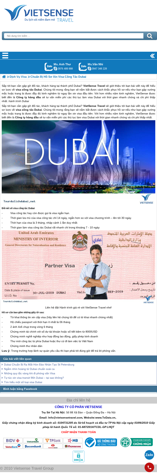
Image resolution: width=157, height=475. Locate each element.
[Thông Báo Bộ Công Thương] (100, 448)
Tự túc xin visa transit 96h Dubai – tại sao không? (34, 377)
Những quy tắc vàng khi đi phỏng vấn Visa (29, 373)
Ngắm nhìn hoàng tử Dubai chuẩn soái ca (29, 368)
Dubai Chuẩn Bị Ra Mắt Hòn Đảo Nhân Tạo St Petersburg (39, 364)
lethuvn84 (55, 68)
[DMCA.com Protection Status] (78, 461)
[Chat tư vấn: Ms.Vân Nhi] (89, 68)
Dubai (77, 105)
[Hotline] (149, 467)
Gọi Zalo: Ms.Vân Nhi (82, 66)
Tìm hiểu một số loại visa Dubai (23, 382)
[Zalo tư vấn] (149, 455)
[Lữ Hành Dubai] (4, 76)
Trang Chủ (48, 12)
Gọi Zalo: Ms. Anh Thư (48, 66)
